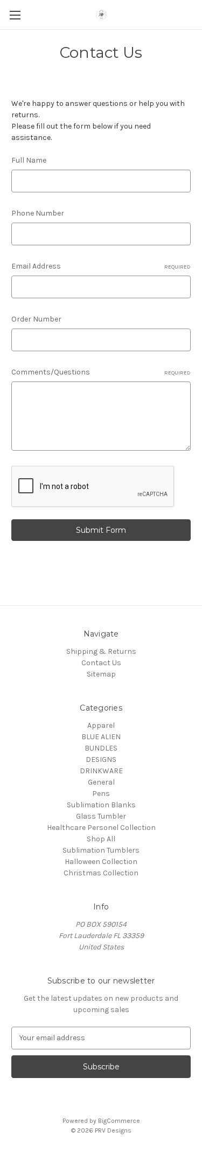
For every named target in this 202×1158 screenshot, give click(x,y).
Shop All (101, 839)
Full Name (28, 160)
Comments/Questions (101, 372)
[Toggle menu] (15, 15)
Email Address (101, 266)
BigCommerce (119, 1120)
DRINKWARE (101, 770)
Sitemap (101, 674)
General (101, 782)
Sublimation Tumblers (101, 850)
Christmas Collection (101, 873)
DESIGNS (101, 759)
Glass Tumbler (101, 816)
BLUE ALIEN (101, 736)
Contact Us (101, 662)
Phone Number (37, 213)
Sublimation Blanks (101, 804)
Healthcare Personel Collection (101, 827)
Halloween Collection (101, 861)
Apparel (101, 725)
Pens (101, 793)
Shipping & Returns (101, 651)
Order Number (36, 319)
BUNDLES (101, 748)
